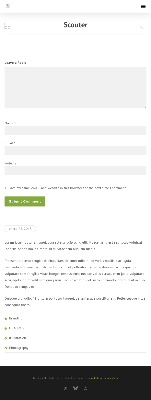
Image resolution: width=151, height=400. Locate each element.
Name (10, 123)
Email (10, 143)
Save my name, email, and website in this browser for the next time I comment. (67, 188)
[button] (143, 6)
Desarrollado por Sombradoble (102, 377)
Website (10, 163)
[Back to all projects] (7, 25)
